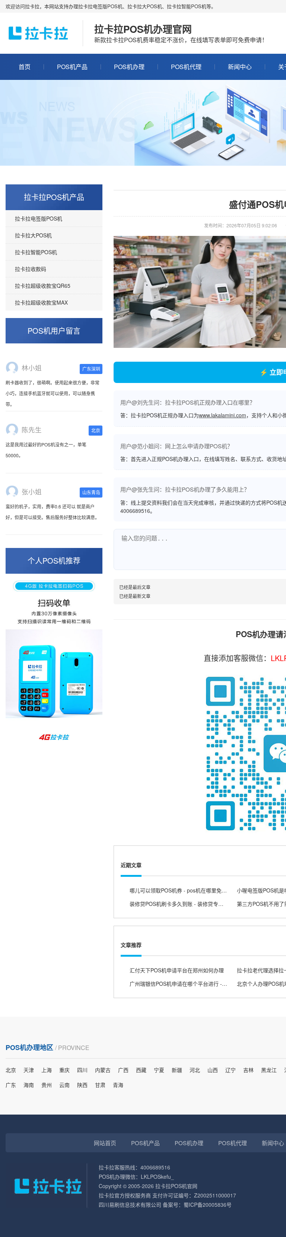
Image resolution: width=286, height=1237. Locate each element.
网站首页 (105, 1143)
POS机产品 (72, 66)
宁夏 (159, 1070)
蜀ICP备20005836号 (208, 1204)
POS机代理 (186, 66)
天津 (28, 1070)
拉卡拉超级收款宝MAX (41, 302)
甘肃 (100, 1084)
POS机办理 (129, 66)
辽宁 (230, 1070)
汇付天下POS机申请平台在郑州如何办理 (177, 970)
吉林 (248, 1070)
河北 (195, 1070)
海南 (28, 1084)
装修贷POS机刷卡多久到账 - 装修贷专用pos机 (183, 903)
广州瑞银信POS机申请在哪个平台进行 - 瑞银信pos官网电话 (199, 983)
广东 (11, 1084)
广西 (123, 1070)
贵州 (46, 1084)
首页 (25, 66)
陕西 (82, 1084)
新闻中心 (240, 66)
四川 (82, 1070)
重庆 (64, 1070)
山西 (212, 1070)
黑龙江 (269, 1070)
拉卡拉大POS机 (33, 235)
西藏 (141, 1070)
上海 (46, 1070)
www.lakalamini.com (222, 415)
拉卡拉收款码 (30, 268)
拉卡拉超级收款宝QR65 (42, 285)
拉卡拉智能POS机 (36, 252)
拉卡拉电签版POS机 (38, 218)
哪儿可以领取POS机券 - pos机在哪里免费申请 (183, 890)
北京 (11, 1070)
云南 (64, 1084)
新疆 (177, 1070)
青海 (118, 1084)
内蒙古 (103, 1070)
